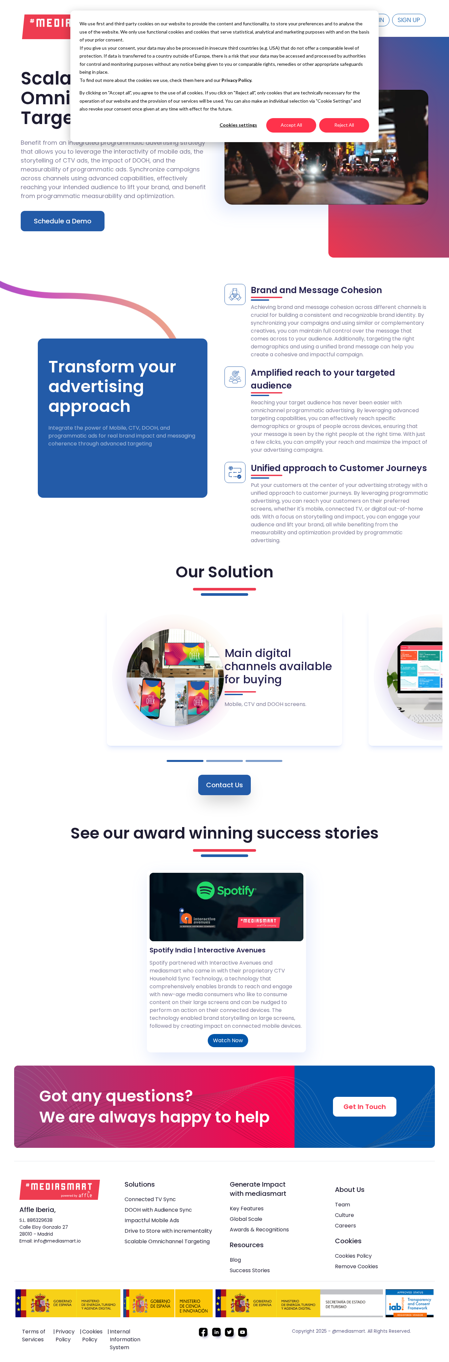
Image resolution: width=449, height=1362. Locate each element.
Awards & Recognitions (259, 1229)
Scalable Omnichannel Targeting (167, 1241)
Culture (344, 1215)
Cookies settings (238, 125)
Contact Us (224, 785)
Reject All (344, 125)
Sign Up (409, 20)
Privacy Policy (65, 1335)
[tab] (185, 761)
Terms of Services (33, 1335)
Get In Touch (364, 1106)
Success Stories (250, 1270)
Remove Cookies (356, 1266)
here (200, 80)
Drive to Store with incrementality (168, 1231)
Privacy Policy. (237, 80)
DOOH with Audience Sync (158, 1210)
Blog (235, 1260)
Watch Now (228, 1040)
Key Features (247, 1208)
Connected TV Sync (150, 1199)
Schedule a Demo (62, 221)
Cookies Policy (353, 1256)
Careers (345, 1225)
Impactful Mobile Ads (152, 1220)
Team (342, 1204)
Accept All (291, 125)
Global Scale (246, 1219)
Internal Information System (125, 1339)
